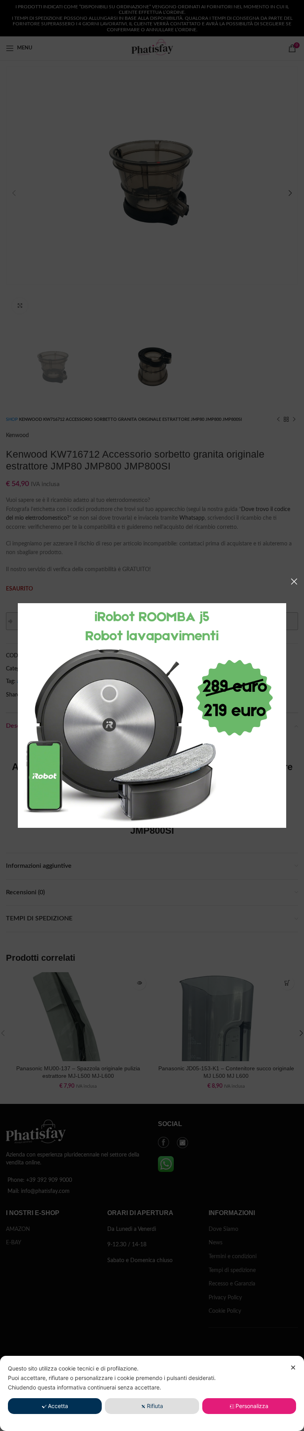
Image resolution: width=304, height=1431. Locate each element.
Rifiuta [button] (155, 1406)
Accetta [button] (58, 1406)
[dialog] (152, 1393)
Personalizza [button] (252, 1406)
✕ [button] (293, 1367)
